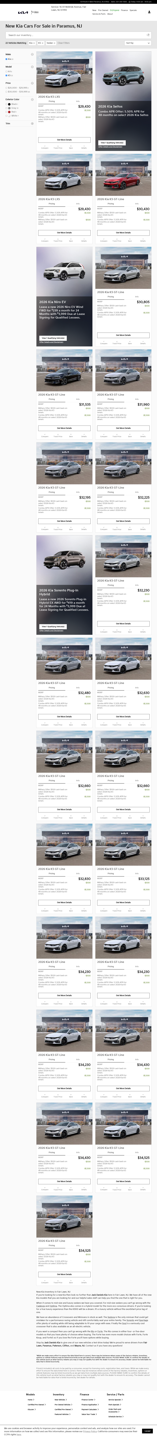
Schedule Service (115, 1417)
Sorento (130, 1320)
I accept (147, 1431)
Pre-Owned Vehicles (63, 1405)
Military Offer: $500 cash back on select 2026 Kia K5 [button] (52, 119)
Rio (92, 1331)
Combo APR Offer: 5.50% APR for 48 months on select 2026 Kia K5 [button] (53, 112)
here (19, 1434)
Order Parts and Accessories (114, 1410)
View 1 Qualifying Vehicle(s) (112, 143)
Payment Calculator (89, 1410)
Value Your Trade (89, 1414)
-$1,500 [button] (87, 110)
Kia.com (31, 1410)
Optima (53, 1306)
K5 (39, 43)
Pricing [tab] (52, 101)
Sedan (50, 43)
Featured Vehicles (62, 1414)
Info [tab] (78, 101)
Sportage (143, 1320)
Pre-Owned (103, 10)
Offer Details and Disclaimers (110, 147)
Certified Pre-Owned (36, 1405)
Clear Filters (64, 43)
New (94, 10)
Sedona (111, 1317)
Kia (30, 43)
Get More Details (64, 140)
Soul (124, 1323)
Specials (133, 10)
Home (30, 1400)
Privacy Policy (90, 1431)
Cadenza (40, 1306)
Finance (124, 10)
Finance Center (88, 1400)
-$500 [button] (88, 117)
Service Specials (114, 1400)
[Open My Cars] (148, 12)
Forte (100, 1331)
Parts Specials (114, 1405)
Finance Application (89, 1405)
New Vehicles (60, 1400)
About (110, 14)
